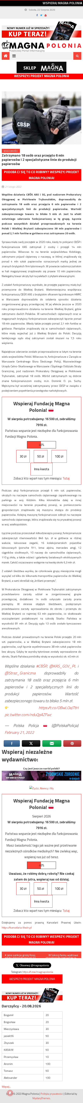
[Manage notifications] (10, 1093)
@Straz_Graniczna (20, 673)
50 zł (40, 456)
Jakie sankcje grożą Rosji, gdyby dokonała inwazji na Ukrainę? (20, 955)
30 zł (23, 456)
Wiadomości (11, 151)
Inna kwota (41, 469)
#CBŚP (41, 666)
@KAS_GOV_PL (62, 666)
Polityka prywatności (52, 1094)
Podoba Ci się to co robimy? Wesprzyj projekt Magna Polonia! (41, 174)
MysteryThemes (41, 1098)
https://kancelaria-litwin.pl (17, 927)
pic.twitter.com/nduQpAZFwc (28, 715)
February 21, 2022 (19, 732)
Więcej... (6, 1086)
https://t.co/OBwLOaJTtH (58, 708)
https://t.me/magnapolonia (37, 972)
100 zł (59, 456)
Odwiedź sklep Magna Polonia (41, 67)
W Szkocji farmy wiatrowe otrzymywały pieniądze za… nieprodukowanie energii (62, 955)
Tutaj (66, 478)
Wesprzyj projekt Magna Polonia (41, 76)
